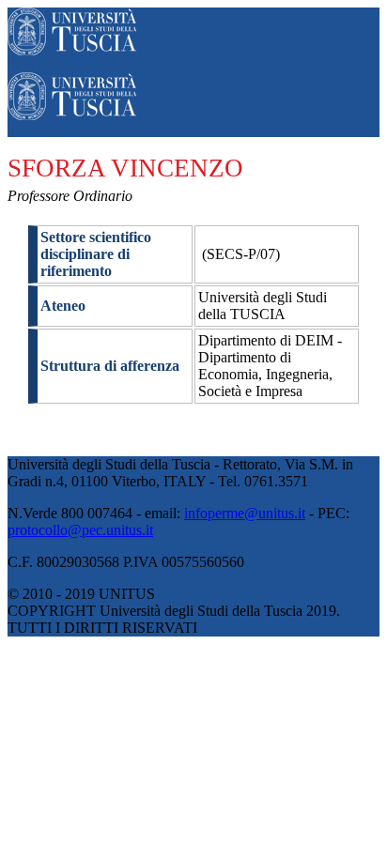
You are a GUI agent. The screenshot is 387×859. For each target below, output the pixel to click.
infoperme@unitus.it (244, 513)
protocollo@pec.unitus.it (80, 530)
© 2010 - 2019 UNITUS (81, 594)
